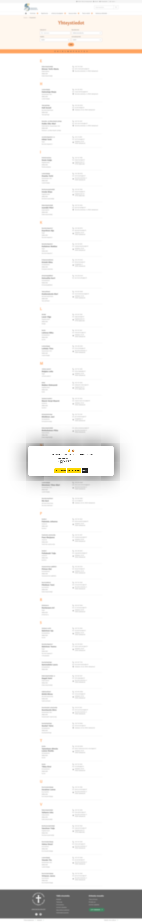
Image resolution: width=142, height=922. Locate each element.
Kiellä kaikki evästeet (74, 470)
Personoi (84, 470)
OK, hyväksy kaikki (60, 470)
